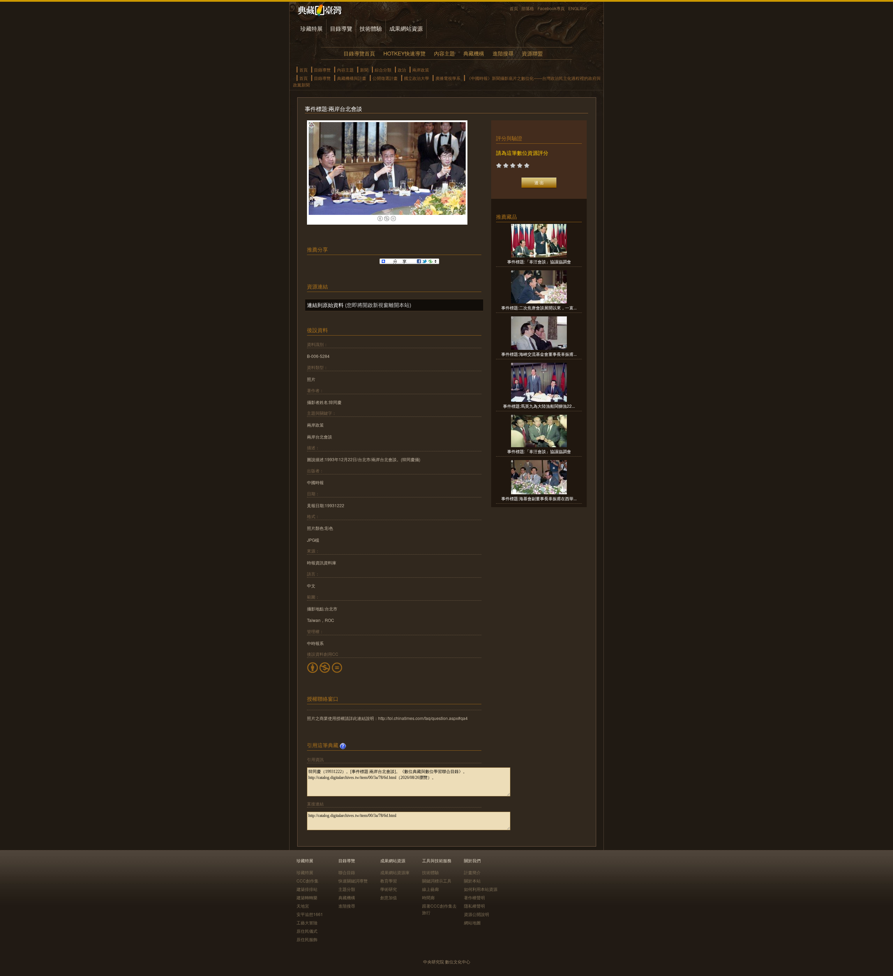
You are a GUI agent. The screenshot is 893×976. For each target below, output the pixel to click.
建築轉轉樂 (307, 897)
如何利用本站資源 (480, 889)
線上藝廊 (430, 889)
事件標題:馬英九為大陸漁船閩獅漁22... (539, 406)
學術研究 (388, 889)
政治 (402, 70)
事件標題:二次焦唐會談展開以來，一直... (539, 307)
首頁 (514, 8)
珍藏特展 (311, 28)
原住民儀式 (307, 931)
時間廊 (428, 897)
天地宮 (303, 906)
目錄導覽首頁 (359, 53)
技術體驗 (371, 28)
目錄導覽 (341, 28)
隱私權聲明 (474, 906)
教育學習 (388, 881)
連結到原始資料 (325, 304)
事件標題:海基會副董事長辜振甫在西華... (539, 498)
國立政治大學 (416, 78)
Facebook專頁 (551, 8)
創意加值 (388, 897)
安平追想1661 (310, 914)
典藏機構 (473, 53)
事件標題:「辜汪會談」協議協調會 (539, 261)
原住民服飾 (307, 939)
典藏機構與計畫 (351, 78)
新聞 (364, 70)
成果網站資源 (406, 28)
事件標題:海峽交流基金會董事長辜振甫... (539, 354)
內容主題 (444, 53)
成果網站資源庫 (395, 872)
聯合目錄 (346, 872)
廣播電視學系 (447, 78)
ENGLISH (577, 8)
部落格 (527, 8)
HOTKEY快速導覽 (404, 53)
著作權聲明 (474, 897)
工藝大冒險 (307, 922)
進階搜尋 (503, 53)
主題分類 (346, 889)
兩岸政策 (420, 70)
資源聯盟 (532, 53)
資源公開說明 (476, 914)
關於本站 (472, 881)
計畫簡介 (472, 872)
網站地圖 (472, 922)
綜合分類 (383, 70)
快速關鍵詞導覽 (353, 881)
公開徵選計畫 (385, 78)
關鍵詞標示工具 (436, 881)
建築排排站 (307, 889)
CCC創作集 (307, 881)
